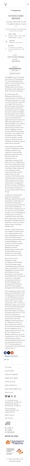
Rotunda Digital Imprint (11, 378)
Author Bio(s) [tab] (15, 73)
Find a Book (8, 367)
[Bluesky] (9, 396)
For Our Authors (9, 371)
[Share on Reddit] (12, 352)
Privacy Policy (9, 392)
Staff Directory (9, 418)
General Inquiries (9, 415)
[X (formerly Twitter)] (12, 396)
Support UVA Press (10, 381)
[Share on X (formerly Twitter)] (8, 352)
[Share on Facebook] (5, 352)
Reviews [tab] (15, 70)
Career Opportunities (11, 385)
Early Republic (16, 61)
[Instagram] (15, 396)
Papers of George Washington (16, 57)
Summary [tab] (15, 67)
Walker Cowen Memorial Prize (13, 389)
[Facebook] (6, 396)
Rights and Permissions (11, 374)
